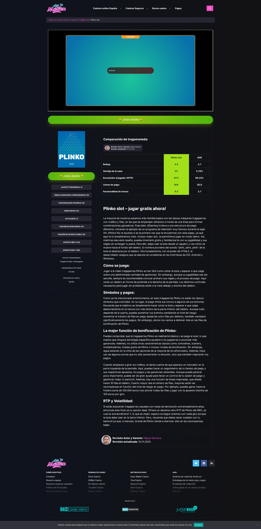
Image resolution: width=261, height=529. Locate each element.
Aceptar (198, 525)
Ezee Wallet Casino (139, 476)
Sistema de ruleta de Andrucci (187, 476)
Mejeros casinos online (59, 20)
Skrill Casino (136, 487)
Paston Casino (95, 491)
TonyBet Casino (96, 487)
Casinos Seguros (135, 8)
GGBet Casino (95, 480)
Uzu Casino (93, 498)
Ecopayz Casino (138, 498)
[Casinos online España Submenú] (121, 8)
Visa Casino (136, 480)
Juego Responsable (55, 498)
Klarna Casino (137, 495)
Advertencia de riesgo (57, 491)
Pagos (178, 8)
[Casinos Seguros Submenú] (147, 8)
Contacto (50, 476)
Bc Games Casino (96, 484)
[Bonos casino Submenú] (170, 8)
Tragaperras (84, 20)
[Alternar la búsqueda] (210, 8)
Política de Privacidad (56, 487)
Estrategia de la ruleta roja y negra (189, 480)
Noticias (176, 491)
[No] (257, 525)
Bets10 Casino (95, 495)
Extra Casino (94, 476)
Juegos (74, 20)
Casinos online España (105, 8)
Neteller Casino (137, 491)
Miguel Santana (152, 438)
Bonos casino (159, 8)
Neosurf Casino (138, 484)
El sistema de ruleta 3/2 (184, 484)
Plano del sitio (53, 495)
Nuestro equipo (53, 480)
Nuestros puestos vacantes (59, 484)
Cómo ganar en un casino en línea (189, 487)
